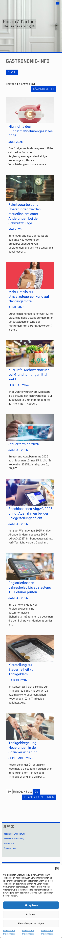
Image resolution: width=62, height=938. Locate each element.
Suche (12, 72)
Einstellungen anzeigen (31, 923)
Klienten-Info (9, 843)
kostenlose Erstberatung (14, 834)
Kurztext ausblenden (39, 797)
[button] (57, 868)
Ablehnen (31, 914)
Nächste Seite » (43, 88)
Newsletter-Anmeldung (14, 839)
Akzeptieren (31, 905)
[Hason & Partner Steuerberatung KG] (19, 24)
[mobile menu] (57, 3)
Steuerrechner (10, 848)
